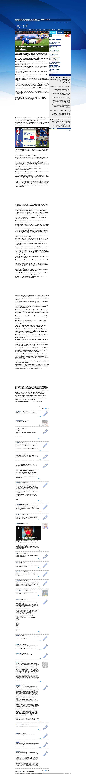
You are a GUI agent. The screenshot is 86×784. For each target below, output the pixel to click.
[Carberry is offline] (45, 739)
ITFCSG (17, 562)
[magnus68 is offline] (45, 459)
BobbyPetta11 (18, 462)
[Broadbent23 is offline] (45, 586)
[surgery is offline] (45, 641)
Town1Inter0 (18, 411)
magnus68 (18, 453)
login (21, 771)
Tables (50, 29)
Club (59, 29)
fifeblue (17, 442)
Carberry (17, 733)
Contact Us (20, 773)
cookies (34, 19)
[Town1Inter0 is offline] (45, 417)
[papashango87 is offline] (45, 658)
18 (39, 438)
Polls (37, 29)
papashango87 (18, 653)
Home (16, 29)
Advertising (41, 773)
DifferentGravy (18, 482)
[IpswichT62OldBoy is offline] (45, 425)
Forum (22, 29)
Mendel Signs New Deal (53, 65)
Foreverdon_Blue (19, 724)
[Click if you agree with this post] (38, 416)
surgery (17, 635)
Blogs (34, 29)
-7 (39, 631)
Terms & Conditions (25, 773)
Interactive (26, 29)
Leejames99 (18, 599)
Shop (62, 29)
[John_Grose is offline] (45, 577)
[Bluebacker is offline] (45, 510)
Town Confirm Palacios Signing (55, 41)
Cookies (33, 773)
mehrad (17, 644)
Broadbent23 (18, 580)
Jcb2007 (17, 742)
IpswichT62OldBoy (19, 420)
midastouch (18, 523)
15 (39, 416)
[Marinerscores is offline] (45, 559)
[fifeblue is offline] (45, 448)
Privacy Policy (37, 20)
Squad (47, 29)
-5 (39, 649)
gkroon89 (17, 428)
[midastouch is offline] (45, 529)
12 (39, 595)
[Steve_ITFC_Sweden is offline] (45, 596)
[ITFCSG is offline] (45, 568)
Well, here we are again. (66, 83)
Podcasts (31, 29)
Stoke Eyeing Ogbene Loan (54, 50)
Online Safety (37, 773)
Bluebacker (18, 504)
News (19, 29)
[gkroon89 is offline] (45, 434)
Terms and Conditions (45, 19)
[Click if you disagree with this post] (40, 416)
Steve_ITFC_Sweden (19, 590)
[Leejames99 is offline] (45, 605)
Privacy (30, 773)
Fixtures (40, 29)
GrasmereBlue (18, 514)
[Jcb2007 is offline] (45, 747)
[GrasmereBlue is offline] (45, 520)
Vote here (68, 130)
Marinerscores (18, 553)
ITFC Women (54, 29)
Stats (44, 29)
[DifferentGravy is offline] (45, 488)
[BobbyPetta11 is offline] (45, 468)
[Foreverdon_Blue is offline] (45, 730)
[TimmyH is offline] (45, 667)
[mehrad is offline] (45, 649)
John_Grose (18, 571)
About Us (16, 773)
